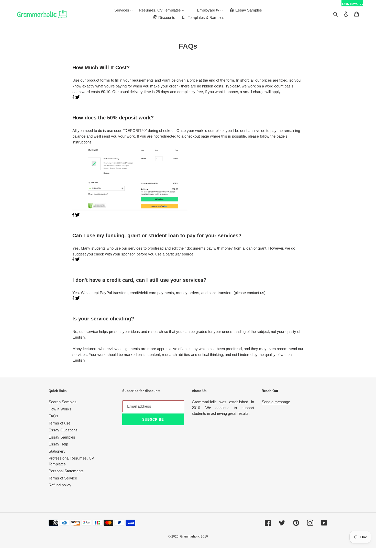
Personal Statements (66, 471)
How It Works (60, 409)
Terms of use (59, 423)
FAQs (53, 416)
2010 (204, 536)
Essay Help (58, 444)
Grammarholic (190, 536)
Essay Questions (63, 430)
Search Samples (62, 402)
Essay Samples (62, 437)
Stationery (57, 451)
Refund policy (60, 485)
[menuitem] (123, 10)
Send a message (276, 402)
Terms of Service (63, 478)
